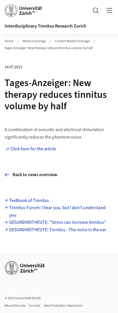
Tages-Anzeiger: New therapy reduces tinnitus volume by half (49, 48)
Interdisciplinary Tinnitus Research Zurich (45, 26)
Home (9, 41)
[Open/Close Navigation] (109, 10)
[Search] (96, 10)
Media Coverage (34, 41)
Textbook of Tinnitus (29, 200)
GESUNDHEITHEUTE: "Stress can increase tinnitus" (57, 222)
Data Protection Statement (63, 305)
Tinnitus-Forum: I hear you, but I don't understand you (57, 211)
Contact (34, 305)
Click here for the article (34, 149)
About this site (15, 305)
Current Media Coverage (72, 41)
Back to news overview (35, 175)
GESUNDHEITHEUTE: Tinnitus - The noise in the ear (57, 230)
